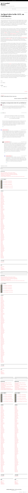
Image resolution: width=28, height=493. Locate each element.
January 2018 (2, 449)
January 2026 (2, 300)
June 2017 (2, 242)
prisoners (17, 31)
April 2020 (2, 212)
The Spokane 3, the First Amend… (9, 401)
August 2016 (2, 251)
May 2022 (2, 205)
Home (13, 0)
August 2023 (2, 202)
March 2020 (2, 213)
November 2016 (2, 248)
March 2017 (2, 349)
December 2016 (2, 461)
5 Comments (25, 91)
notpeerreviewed (5, 129)
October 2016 (2, 249)
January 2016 (2, 362)
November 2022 (2, 204)
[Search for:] (14, 168)
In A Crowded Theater (5, 4)
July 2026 (2, 192)
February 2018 (2, 448)
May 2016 (2, 254)
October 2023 (2, 200)
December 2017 (2, 236)
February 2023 (2, 203)
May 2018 (2, 336)
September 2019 (2, 218)
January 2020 (2, 214)
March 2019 (2, 437)
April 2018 (2, 337)
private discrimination (24, 37)
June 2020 (2, 424)
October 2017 (2, 238)
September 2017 (2, 239)
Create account (2, 266)
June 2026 (2, 193)
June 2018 (2, 335)
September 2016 (2, 250)
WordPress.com (2, 269)
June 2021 (2, 312)
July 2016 (2, 252)
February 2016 (2, 361)
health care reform (9, 38)
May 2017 (2, 347)
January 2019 (2, 224)
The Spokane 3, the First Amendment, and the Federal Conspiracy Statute (9, 174)
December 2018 (2, 225)
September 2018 (2, 228)
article (10, 63)
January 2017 (2, 460)
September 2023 (2, 201)
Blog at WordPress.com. (14, 490)
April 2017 (2, 348)
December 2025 (2, 301)
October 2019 (2, 217)
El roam (3, 182)
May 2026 (2, 194)
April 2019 (2, 436)
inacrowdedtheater (7, 141)
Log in (1, 267)
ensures (5, 32)
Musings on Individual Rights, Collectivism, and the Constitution (8, 172)
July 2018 (2, 230)
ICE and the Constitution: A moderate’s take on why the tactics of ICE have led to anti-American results (13, 176)
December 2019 (2, 215)
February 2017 (2, 350)
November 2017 (2, 237)
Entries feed (2, 372)
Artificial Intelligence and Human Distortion (6, 175)
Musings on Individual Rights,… (8, 182)
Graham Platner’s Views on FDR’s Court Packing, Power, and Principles (9, 173)
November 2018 (2, 226)
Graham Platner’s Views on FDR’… (9, 290)
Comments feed (2, 483)
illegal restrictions (13, 33)
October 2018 (2, 227)
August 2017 (2, 240)
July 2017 (2, 241)
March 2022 (2, 206)
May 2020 (2, 211)
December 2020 (2, 313)
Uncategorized (2, 262)
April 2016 (2, 255)
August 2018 (2, 229)
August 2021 (2, 311)
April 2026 (2, 299)
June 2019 (2, 325)
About (15, 0)
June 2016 (2, 253)
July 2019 (2, 324)
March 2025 (2, 412)
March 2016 (2, 360)
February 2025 (2, 199)
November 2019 (2, 216)
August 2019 (2, 323)
